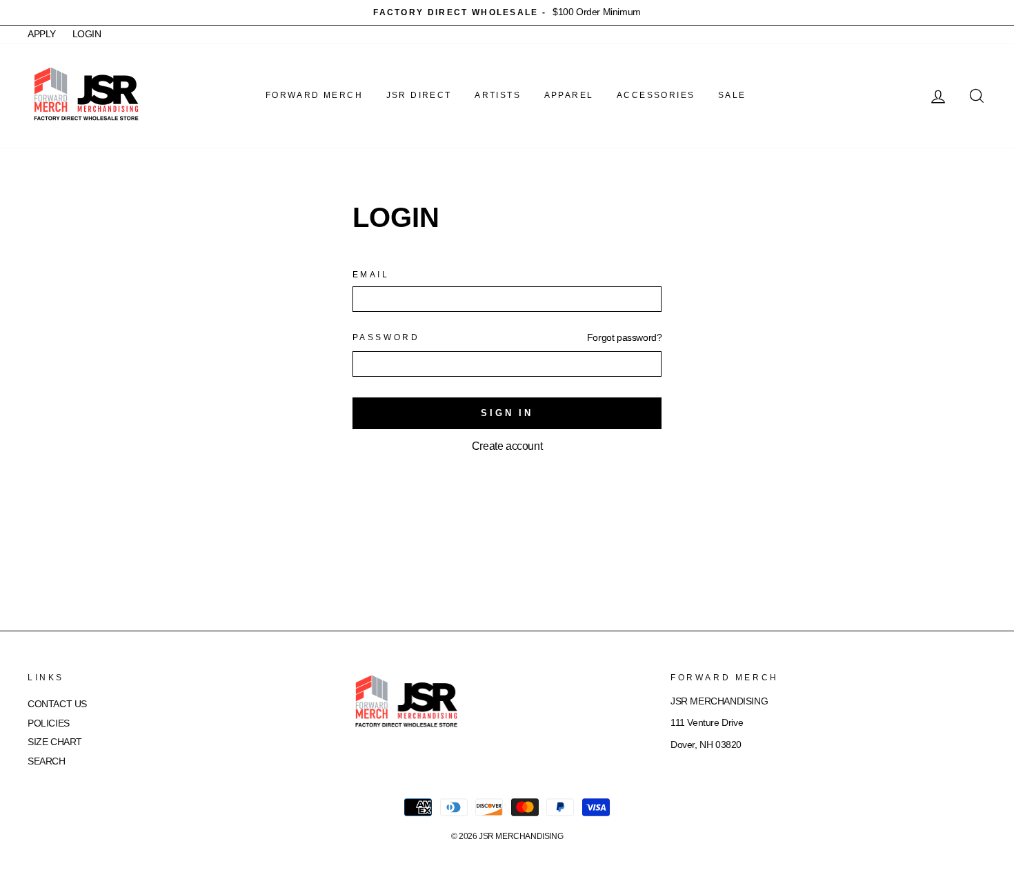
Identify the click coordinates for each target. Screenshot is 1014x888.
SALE (732, 95)
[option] (507, 12)
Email (371, 274)
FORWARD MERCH (314, 95)
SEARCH (47, 761)
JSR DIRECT (419, 95)
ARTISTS (498, 95)
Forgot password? (624, 338)
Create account (507, 446)
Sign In (507, 413)
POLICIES (49, 723)
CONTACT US (57, 704)
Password (386, 337)
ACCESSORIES (656, 95)
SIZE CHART (55, 742)
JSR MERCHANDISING (521, 836)
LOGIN (86, 34)
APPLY (42, 34)
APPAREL (569, 95)
